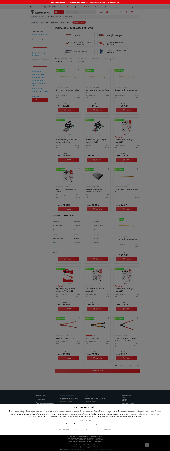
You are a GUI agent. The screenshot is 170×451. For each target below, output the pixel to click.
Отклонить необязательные (85, 430)
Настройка (107, 430)
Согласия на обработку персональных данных (38, 413)
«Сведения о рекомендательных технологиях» (144, 414)
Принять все (64, 430)
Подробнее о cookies (85, 420)
